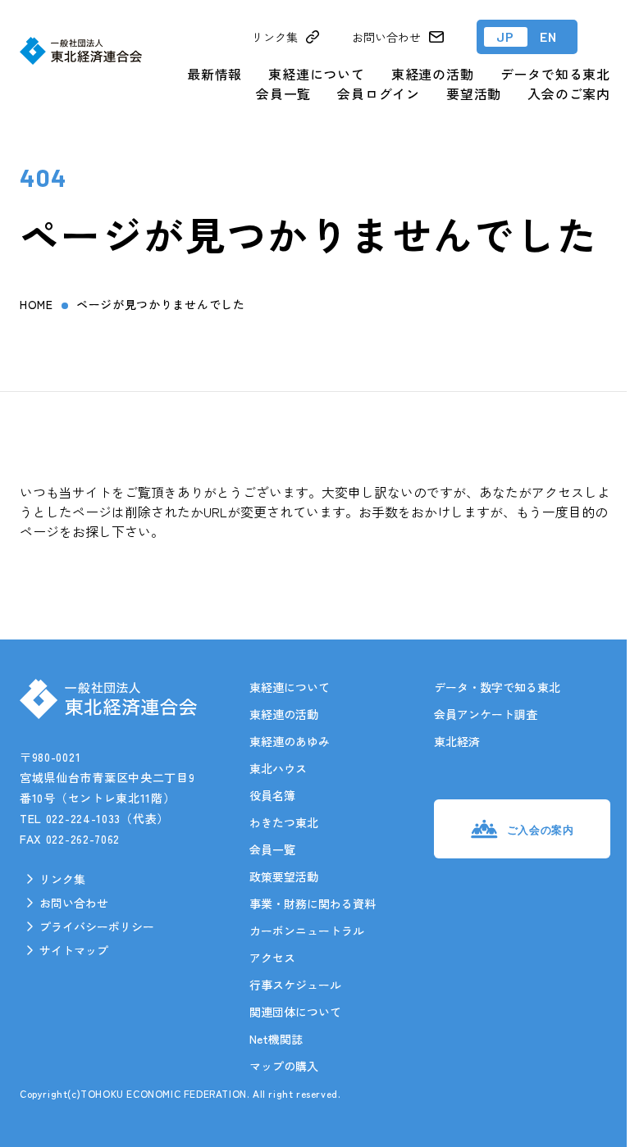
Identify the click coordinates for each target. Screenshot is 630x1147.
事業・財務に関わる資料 (312, 903)
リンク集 (62, 879)
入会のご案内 (568, 93)
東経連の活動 (432, 74)
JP (505, 36)
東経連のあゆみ (289, 741)
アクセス (272, 957)
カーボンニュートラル (306, 930)
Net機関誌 (276, 1039)
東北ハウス (278, 768)
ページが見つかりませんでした (160, 304)
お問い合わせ (73, 902)
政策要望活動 (283, 876)
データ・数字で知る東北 (497, 687)
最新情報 (214, 74)
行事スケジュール (295, 984)
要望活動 (473, 93)
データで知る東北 (555, 74)
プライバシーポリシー (96, 926)
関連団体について (295, 1012)
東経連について (316, 74)
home (36, 304)
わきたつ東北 (283, 822)
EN (549, 36)
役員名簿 (272, 795)
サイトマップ (73, 950)
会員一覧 (283, 93)
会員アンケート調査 (485, 714)
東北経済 (457, 741)
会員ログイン (378, 93)
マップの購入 (283, 1066)
